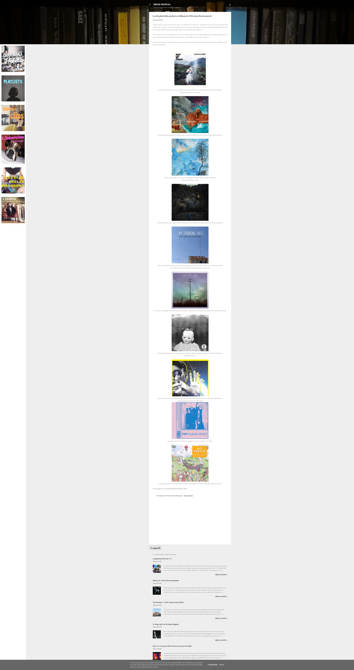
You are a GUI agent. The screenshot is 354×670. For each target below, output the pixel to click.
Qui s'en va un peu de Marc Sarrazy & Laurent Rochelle (172, 646)
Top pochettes (188, 496)
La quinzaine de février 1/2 (162, 559)
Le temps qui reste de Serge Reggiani (166, 624)
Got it (221, 665)
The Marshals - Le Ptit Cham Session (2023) (168, 602)
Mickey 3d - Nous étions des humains (166, 580)
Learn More (213, 665)
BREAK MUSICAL (162, 4)
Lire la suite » (221, 575)
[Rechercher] (230, 5)
